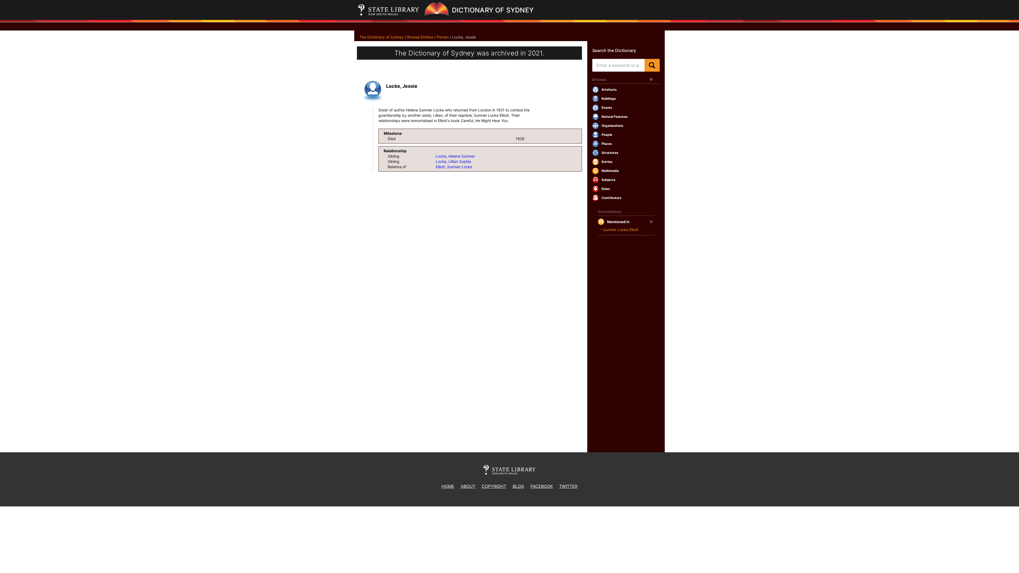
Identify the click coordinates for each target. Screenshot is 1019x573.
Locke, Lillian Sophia (453, 161)
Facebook (541, 486)
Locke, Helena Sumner (455, 156)
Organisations (612, 126)
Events (607, 108)
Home (448, 486)
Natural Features (615, 117)
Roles (606, 189)
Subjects (608, 180)
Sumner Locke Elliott (620, 229)
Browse (599, 79)
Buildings (609, 99)
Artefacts (609, 90)
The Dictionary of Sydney (382, 37)
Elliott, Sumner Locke (454, 166)
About (468, 486)
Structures (610, 153)
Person (443, 37)
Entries (607, 162)
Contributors (611, 198)
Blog (518, 486)
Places (607, 144)
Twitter (568, 486)
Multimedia (610, 171)
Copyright (494, 486)
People (607, 135)
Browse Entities (420, 37)
